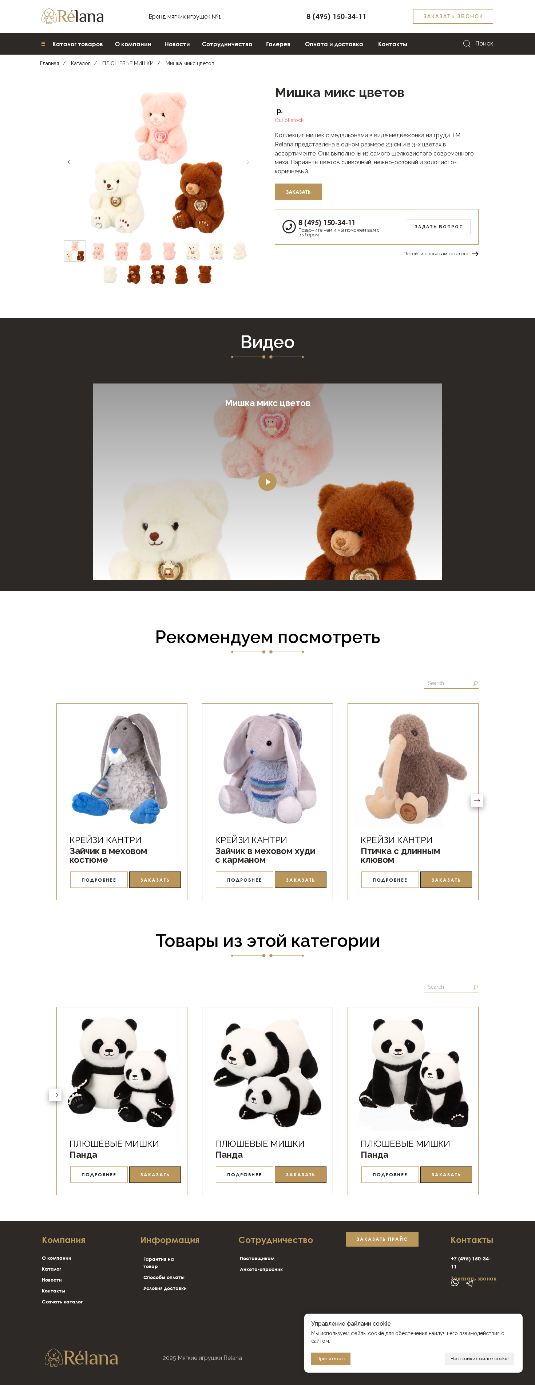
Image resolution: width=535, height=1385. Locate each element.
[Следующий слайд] (247, 162)
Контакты (53, 1291)
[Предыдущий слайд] (69, 162)
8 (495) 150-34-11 (327, 222)
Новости (52, 1280)
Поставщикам (257, 1258)
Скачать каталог (62, 1302)
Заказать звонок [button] (473, 1278)
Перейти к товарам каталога (436, 253)
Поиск (484, 43)
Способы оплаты (164, 1277)
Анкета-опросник (261, 1269)
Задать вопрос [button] (439, 226)
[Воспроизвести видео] (267, 482)
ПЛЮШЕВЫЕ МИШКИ (128, 63)
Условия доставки (165, 1288)
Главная (49, 63)
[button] (453, 16)
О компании (56, 1258)
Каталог (80, 63)
